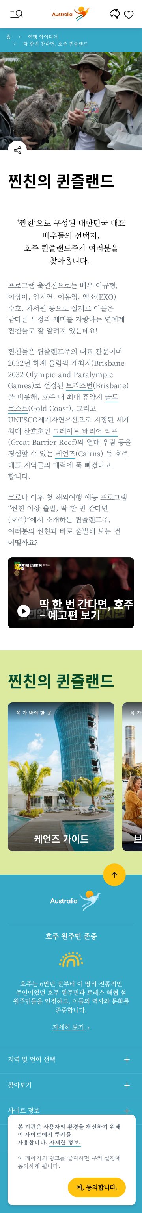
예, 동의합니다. (97, 1187)
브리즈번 (79, 385)
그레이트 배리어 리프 (85, 431)
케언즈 (65, 453)
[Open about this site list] (127, 1112)
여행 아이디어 (43, 36)
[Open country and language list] (127, 1061)
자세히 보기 (69, 1027)
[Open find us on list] (127, 1086)
